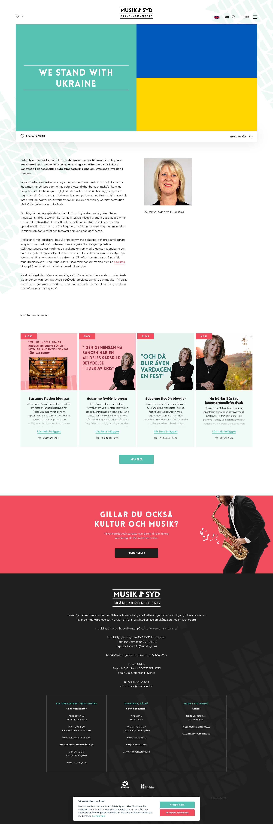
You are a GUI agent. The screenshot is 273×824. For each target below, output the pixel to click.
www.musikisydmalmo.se (196, 733)
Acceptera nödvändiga (177, 812)
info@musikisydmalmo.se (196, 726)
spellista (119, 261)
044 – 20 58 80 (76, 726)
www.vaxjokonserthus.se (136, 751)
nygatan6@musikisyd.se (136, 730)
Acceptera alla (177, 804)
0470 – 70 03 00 (136, 726)
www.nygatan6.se (136, 737)
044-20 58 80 (76, 751)
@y (76, 755)
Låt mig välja (98, 816)
